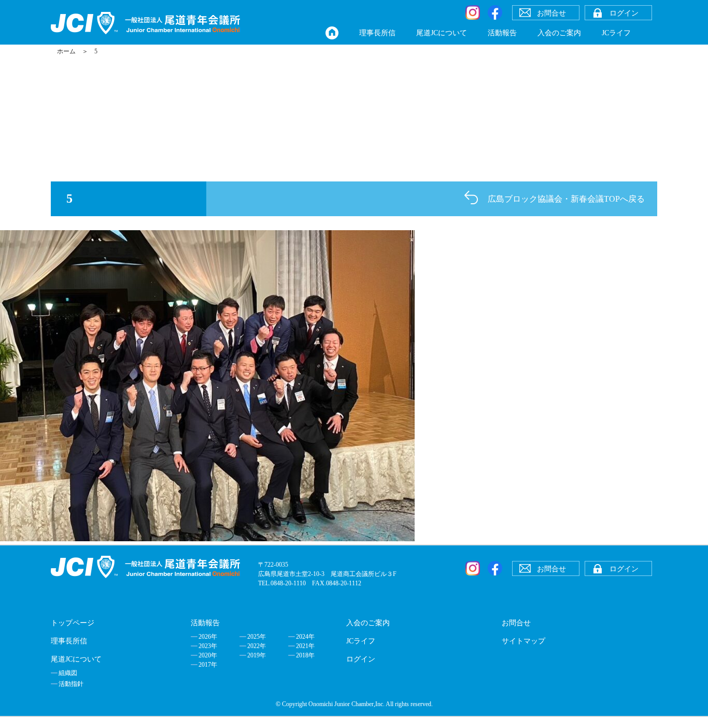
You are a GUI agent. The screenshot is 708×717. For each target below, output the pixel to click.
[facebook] (495, 12)
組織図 (68, 673)
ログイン (360, 659)
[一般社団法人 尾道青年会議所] (145, 23)
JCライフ (616, 33)
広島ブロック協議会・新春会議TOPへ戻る (566, 198)
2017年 (208, 664)
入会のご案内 (559, 33)
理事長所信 (377, 33)
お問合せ (516, 623)
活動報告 (502, 33)
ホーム (66, 51)
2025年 (256, 636)
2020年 (208, 655)
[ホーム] (331, 32)
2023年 (208, 646)
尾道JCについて (441, 33)
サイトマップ (523, 641)
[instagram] (472, 12)
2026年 (208, 636)
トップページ (72, 623)
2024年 (305, 636)
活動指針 (71, 683)
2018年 (305, 655)
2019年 (256, 655)
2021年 (305, 646)
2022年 (256, 646)
